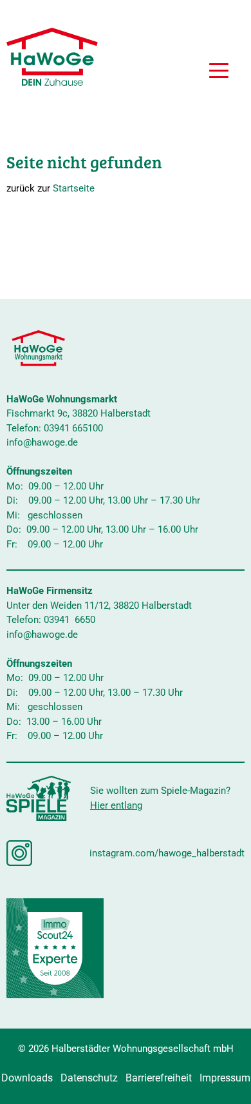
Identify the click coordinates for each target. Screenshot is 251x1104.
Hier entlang (116, 805)
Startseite (74, 188)
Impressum (225, 1078)
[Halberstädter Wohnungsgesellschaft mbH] (52, 57)
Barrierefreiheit (159, 1078)
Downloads (27, 1078)
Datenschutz (89, 1078)
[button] (218, 72)
